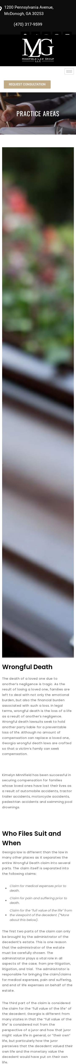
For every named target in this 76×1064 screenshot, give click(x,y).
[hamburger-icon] (69, 71)
